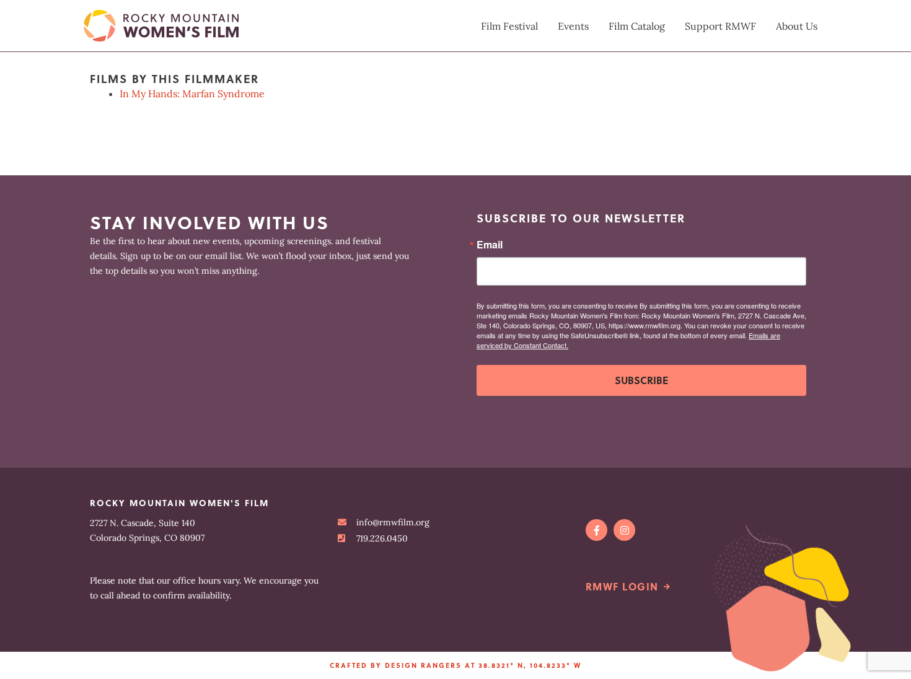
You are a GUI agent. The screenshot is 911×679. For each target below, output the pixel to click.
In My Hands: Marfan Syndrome (192, 93)
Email (490, 245)
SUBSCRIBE (641, 380)
